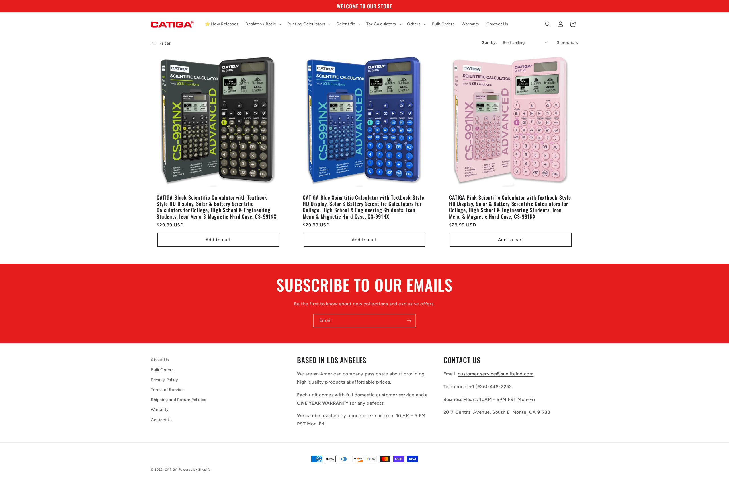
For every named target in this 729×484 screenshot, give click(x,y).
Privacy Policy (164, 379)
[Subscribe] (409, 320)
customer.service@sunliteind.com (496, 374)
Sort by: (489, 42)
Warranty (160, 410)
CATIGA (171, 469)
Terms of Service (167, 390)
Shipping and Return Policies (178, 400)
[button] (263, 24)
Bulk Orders (162, 369)
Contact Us (162, 419)
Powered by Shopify (195, 469)
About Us (160, 359)
